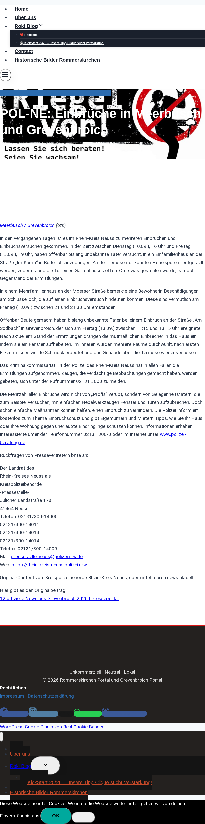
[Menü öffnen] (5, 75)
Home (21, 9)
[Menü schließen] (1, 737)
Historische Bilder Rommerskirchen (57, 60)
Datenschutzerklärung (51, 696)
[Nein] (83, 817)
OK (56, 815)
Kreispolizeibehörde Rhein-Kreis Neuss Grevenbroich (55, 93)
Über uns (25, 17)
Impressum (12, 696)
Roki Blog (20, 766)
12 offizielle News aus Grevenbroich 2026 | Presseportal (59, 598)
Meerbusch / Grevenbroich (27, 225)
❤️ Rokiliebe (29, 35)
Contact (24, 51)
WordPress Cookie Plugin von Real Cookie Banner (52, 727)
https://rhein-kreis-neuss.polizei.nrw (49, 565)
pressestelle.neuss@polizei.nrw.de (47, 556)
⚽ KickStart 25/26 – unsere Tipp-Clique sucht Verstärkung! (62, 43)
